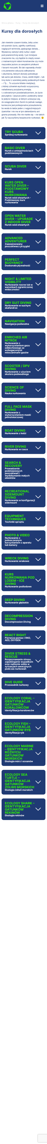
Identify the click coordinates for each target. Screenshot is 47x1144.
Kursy (18, 23)
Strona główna (8, 23)
